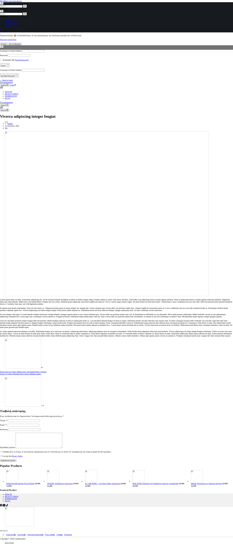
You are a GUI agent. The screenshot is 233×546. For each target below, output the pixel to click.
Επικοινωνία (11, 535)
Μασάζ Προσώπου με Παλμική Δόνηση (206, 484)
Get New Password (8, 76)
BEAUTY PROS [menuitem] (11, 23)
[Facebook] (1, 506)
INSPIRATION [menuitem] (11, 25)
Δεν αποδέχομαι (15, 44)
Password (3, 55)
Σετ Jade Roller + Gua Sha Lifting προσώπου (103, 484)
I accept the (12, 456)
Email (3, 425)
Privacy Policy (17, 456)
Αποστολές (21, 535)
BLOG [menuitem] (7, 27)
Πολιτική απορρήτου (36, 535)
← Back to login (6, 80)
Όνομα (3, 420)
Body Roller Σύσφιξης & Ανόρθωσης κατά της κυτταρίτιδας (156, 484)
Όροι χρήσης (50, 535)
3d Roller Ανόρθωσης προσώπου (60, 484)
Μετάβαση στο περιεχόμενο (11, 1)
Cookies (59, 535)
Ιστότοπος (4, 429)
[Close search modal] (1, 3)
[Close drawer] (1, 11)
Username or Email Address (10, 51)
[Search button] (25, 6)
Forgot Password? (22, 60)
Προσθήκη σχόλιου (7, 447)
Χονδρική (68, 535)
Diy (6, 128)
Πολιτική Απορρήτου (8, 40)
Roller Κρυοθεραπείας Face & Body (20, 484)
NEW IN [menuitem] (8, 20)
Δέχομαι (4, 44)
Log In (3, 66)
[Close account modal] (1, 46)
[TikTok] (7, 506)
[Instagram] (4, 506)
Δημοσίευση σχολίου (8, 460)
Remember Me (8, 60)
